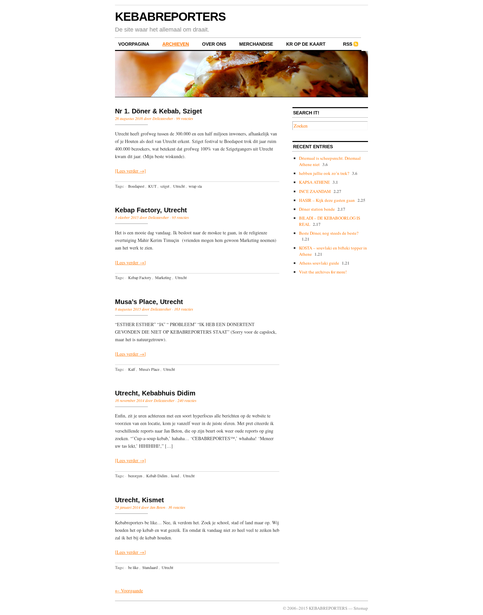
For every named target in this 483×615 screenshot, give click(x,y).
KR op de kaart (306, 44)
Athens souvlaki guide (319, 263)
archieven (175, 44)
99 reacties (184, 118)
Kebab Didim (156, 475)
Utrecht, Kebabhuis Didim (155, 393)
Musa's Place (149, 369)
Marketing (163, 277)
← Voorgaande (129, 590)
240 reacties (186, 400)
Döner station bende (317, 209)
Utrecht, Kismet (139, 500)
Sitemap (361, 608)
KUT (152, 186)
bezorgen (135, 475)
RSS (347, 44)
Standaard (150, 567)
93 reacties (180, 217)
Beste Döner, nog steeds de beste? (328, 233)
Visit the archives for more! (323, 272)
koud (175, 475)
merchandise (256, 44)
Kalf (131, 369)
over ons (214, 44)
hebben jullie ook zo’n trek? (324, 173)
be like (133, 567)
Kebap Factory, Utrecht (151, 210)
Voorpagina (133, 44)
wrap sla (195, 186)
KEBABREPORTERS (170, 16)
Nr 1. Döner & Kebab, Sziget (158, 111)
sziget (164, 186)
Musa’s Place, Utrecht (149, 301)
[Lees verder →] (130, 171)
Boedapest (136, 186)
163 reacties (183, 309)
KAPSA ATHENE (314, 182)
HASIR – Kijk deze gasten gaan (327, 200)
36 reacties (176, 507)
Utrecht (179, 186)
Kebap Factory (139, 277)
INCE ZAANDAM (315, 191)
